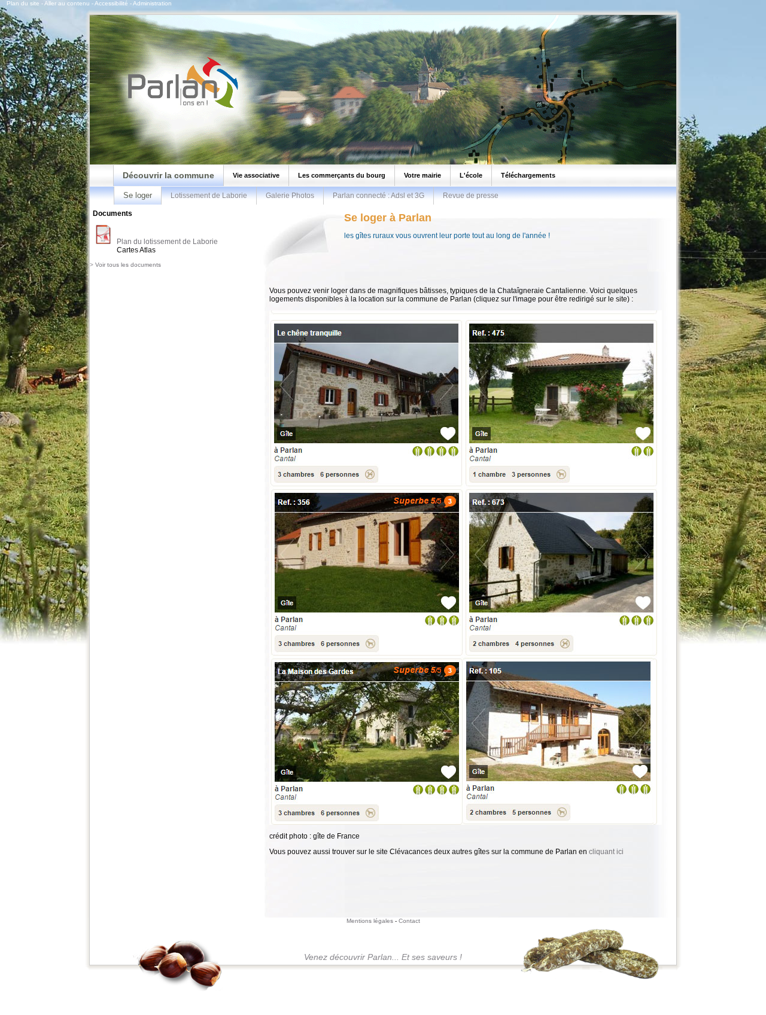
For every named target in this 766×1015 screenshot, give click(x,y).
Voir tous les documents (128, 264)
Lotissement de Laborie (209, 195)
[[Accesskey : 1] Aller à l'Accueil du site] (179, 107)
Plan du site (23, 3)
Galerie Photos (290, 195)
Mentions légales (369, 921)
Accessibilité (111, 3)
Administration (152, 3)
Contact (409, 921)
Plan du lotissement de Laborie (167, 241)
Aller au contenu (67, 3)
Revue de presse (470, 195)
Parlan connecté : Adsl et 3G (378, 195)
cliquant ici (606, 852)
